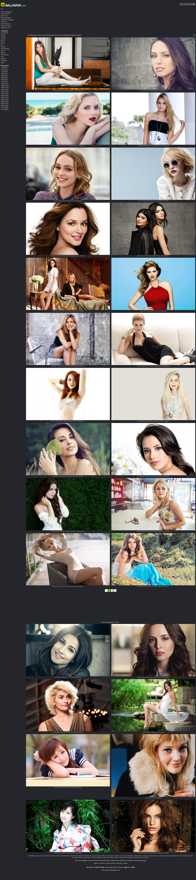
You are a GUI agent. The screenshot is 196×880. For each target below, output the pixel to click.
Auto (2, 57)
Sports (3, 53)
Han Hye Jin (146, 856)
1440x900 (4, 81)
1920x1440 (4, 93)
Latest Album (5, 14)
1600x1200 (5, 87)
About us (96, 863)
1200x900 (4, 72)
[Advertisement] (111, 21)
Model (94, 857)
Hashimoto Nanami (164, 856)
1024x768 (4, 70)
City (2, 45)
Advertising (4, 55)
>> (115, 590)
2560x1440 (4, 95)
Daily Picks (4, 16)
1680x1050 (4, 85)
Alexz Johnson (154, 856)
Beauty (146, 857)
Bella (131, 857)
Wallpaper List (5, 28)
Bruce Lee (39, 856)
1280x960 (4, 78)
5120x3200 (4, 109)
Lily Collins (103, 856)
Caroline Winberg (124, 857)
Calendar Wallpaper (7, 20)
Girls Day (98, 857)
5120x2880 (4, 107)
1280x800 (4, 76)
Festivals (4, 61)
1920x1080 (4, 89)
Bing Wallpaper (6, 18)
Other (2, 63)
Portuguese (121, 867)
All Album (4, 22)
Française (107, 867)
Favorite (102, 863)
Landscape (4, 33)
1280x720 (4, 74)
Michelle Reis (65, 856)
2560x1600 (4, 97)
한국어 (128, 867)
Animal (3, 39)
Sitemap (119, 863)
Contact (125, 863)
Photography (5, 49)
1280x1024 (4, 83)
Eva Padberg (31, 856)
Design (3, 47)
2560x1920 (4, 99)
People (3, 35)
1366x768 (4, 80)
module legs (105, 857)
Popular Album (6, 24)
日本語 (100, 867)
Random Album (6, 26)
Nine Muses (109, 856)
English (90, 867)
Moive (3, 41)
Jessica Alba (95, 856)
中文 (95, 867)
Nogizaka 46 (174, 856)
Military (3, 59)
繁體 (133, 867)
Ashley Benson (87, 857)
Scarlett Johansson (127, 856)
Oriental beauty (46, 856)
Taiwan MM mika (56, 856)
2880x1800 (4, 101)
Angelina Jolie (118, 856)
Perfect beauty (138, 856)
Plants (3, 37)
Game (3, 43)
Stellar (81, 857)
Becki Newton (87, 856)
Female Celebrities (183, 856)
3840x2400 (4, 105)
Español (113, 867)
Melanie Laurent (114, 857)
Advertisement (110, 863)
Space (3, 51)
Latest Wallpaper (6, 12)
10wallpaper (14, 4)
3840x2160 (4, 103)
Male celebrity (79, 856)
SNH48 (72, 856)
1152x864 (4, 68)
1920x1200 (4, 91)
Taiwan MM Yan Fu (138, 857)
